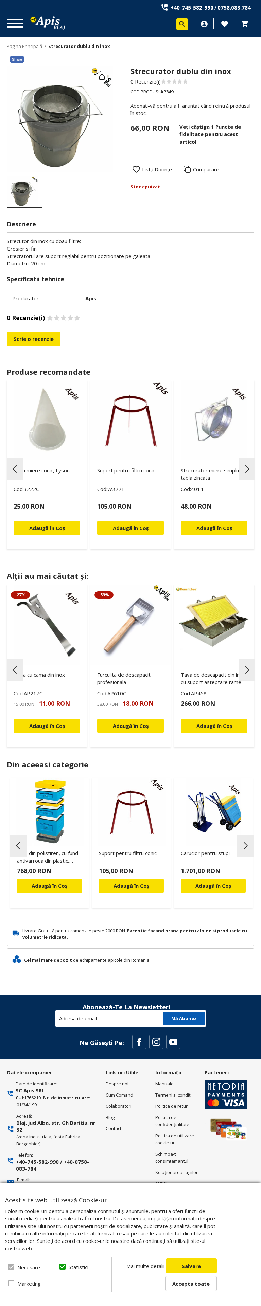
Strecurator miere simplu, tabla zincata (210, 474)
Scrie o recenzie (34, 338)
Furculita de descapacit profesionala (124, 678)
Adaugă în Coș (49, 885)
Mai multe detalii (145, 1266)
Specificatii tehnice (35, 279)
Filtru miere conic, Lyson (42, 470)
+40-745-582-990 (192, 7)
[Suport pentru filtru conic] (130, 420)
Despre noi (117, 1084)
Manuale (164, 1084)
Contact (113, 1128)
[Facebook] (139, 1042)
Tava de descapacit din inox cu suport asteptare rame (213, 678)
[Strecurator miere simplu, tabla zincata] (214, 420)
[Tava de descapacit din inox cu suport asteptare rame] (214, 625)
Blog (110, 1117)
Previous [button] (15, 469)
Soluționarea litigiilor (176, 1172)
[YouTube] (173, 1042)
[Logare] (204, 24)
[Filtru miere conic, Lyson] (47, 420)
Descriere (21, 224)
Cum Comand (119, 1095)
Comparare (206, 169)
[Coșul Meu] (246, 24)
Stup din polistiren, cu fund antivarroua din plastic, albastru (47, 858)
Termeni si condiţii (174, 1095)
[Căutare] (182, 24)
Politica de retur (171, 1106)
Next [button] (247, 469)
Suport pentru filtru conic (126, 470)
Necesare (28, 1267)
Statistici (78, 1267)
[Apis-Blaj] (47, 23)
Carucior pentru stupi (205, 853)
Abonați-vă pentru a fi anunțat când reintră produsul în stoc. (190, 109)
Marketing (29, 1283)
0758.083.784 (234, 7)
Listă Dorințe (157, 169)
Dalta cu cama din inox (39, 674)
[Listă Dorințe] (224, 23)
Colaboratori (119, 1106)
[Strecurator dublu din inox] (24, 191)
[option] (60, 119)
